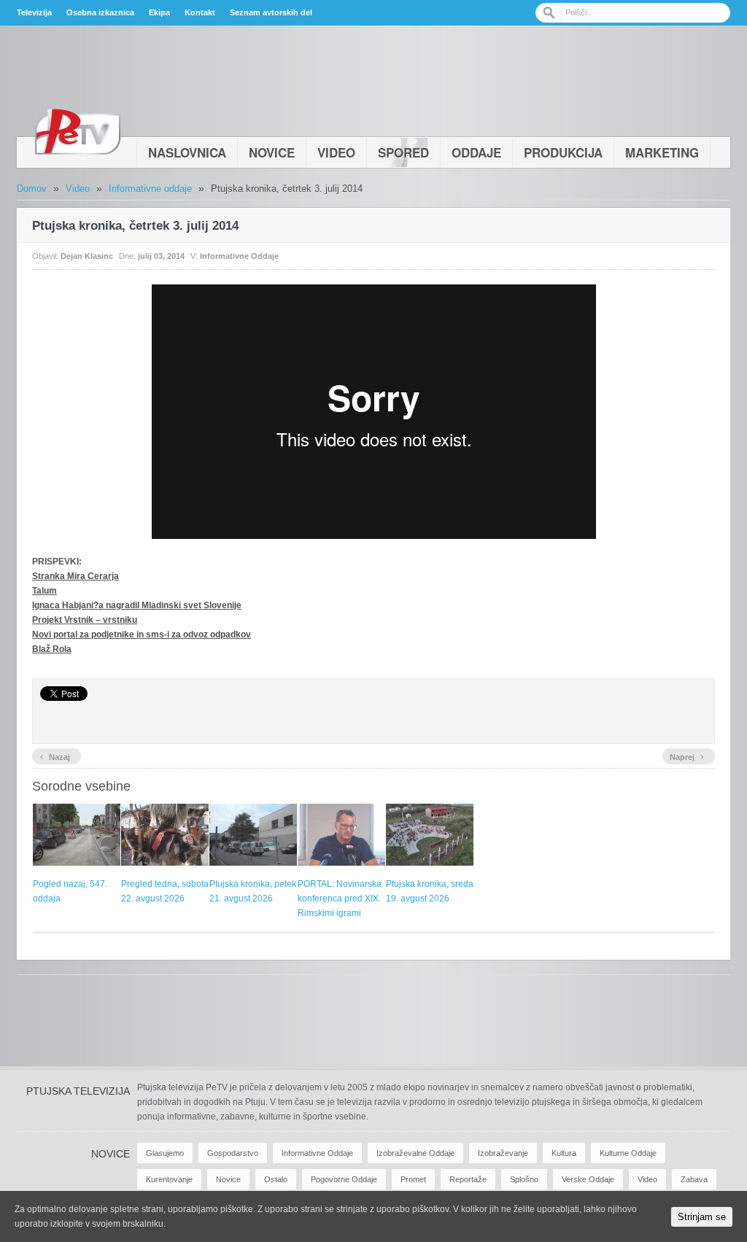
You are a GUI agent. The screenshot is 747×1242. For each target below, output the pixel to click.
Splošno (524, 1179)
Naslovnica (187, 152)
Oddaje (476, 152)
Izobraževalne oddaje (415, 1153)
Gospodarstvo (232, 1153)
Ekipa (159, 12)
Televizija (34, 12)
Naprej (687, 755)
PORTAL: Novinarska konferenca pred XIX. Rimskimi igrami (340, 898)
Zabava (694, 1179)
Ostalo (275, 1179)
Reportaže (468, 1179)
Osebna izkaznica (100, 12)
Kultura (563, 1153)
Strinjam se (702, 1216)
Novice (272, 152)
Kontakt (200, 12)
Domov (32, 188)
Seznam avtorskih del (271, 12)
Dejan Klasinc (87, 256)
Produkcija (563, 152)
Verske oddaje (588, 1179)
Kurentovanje (169, 1179)
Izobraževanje (503, 1153)
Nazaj (54, 755)
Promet (413, 1179)
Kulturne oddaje (628, 1153)
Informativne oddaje (150, 188)
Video (336, 152)
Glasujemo (165, 1153)
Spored (403, 152)
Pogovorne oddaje (344, 1179)
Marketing (662, 152)
